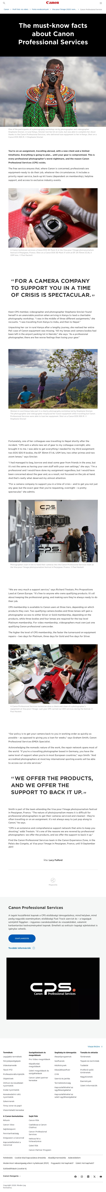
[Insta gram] (82, 1176)
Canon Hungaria (11, 1176)
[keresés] (4, 3)
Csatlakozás (22, 938)
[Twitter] (94, 1176)
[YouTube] (101, 1176)
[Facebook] (75, 1176)
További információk (19, 948)
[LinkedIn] (88, 1176)
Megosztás (53, 885)
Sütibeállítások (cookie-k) (15, 1168)
